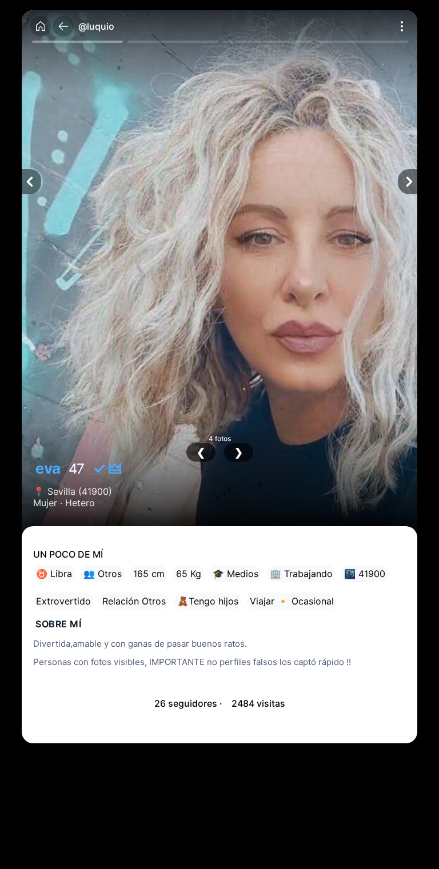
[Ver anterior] (31, 181)
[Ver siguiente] (407, 181)
